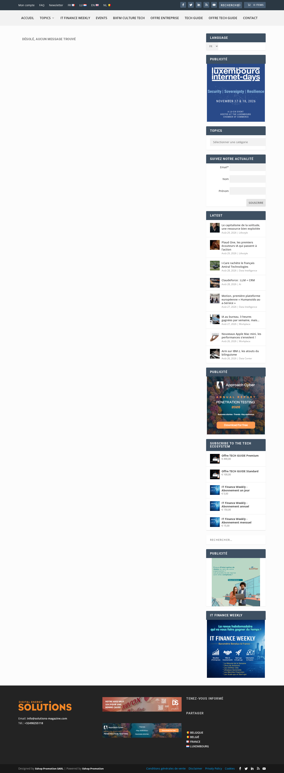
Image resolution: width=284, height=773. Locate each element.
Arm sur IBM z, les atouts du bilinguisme (240, 352)
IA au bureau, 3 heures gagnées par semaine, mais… (240, 318)
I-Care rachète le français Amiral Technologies (238, 264)
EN (93, 5)
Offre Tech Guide (223, 18)
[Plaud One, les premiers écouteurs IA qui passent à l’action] (215, 245)
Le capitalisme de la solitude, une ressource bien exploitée (241, 226)
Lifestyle (243, 232)
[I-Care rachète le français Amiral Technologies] (215, 265)
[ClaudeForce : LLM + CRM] (215, 283)
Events (101, 18)
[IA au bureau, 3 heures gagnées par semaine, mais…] (215, 319)
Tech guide (194, 18)
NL (105, 5)
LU (81, 5)
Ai (240, 284)
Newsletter (56, 5)
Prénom (224, 191)
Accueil (27, 18)
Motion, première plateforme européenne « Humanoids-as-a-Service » (241, 299)
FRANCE (195, 741)
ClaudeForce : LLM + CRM (238, 280)
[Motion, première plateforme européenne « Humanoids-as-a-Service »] (215, 298)
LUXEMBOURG (199, 746)
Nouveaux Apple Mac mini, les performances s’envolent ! (241, 335)
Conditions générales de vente (166, 768)
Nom (226, 179)
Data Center (245, 358)
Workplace (244, 324)
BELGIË (194, 737)
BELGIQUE (196, 732)
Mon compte (26, 5)
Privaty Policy (213, 768)
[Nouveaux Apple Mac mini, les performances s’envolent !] (215, 336)
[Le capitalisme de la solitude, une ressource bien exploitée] (215, 228)
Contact (250, 18)
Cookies (230, 768)
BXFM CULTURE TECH (129, 18)
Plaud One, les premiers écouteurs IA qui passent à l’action (239, 245)
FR (70, 5)
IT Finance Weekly (75, 18)
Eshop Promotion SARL (49, 768)
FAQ (41, 5)
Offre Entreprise (165, 18)
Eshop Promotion (93, 768)
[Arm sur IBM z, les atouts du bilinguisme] (215, 353)
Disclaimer (195, 768)
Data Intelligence (248, 270)
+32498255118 (34, 723)
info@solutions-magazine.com (47, 718)
